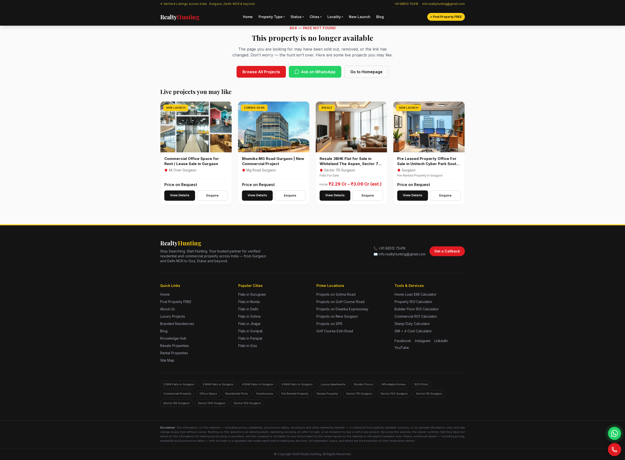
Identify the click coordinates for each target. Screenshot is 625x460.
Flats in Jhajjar (249, 324)
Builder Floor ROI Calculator (417, 309)
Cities (316, 17)
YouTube (402, 347)
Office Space (208, 393)
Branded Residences (177, 324)
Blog (380, 17)
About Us (167, 309)
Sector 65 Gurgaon (429, 393)
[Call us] (614, 449)
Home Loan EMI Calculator (416, 294)
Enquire (212, 195)
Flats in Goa (247, 346)
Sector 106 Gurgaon (211, 403)
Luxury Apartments (333, 384)
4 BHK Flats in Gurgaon (257, 384)
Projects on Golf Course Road (340, 302)
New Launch (359, 17)
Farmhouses (264, 393)
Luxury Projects (172, 316)
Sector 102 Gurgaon (394, 393)
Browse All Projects (261, 71)
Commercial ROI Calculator (416, 316)
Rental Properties (174, 353)
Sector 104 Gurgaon (247, 403)
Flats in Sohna (249, 316)
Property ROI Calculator (413, 302)
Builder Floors (363, 384)
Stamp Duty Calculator (412, 324)
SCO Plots (421, 384)
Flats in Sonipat (250, 331)
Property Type (272, 17)
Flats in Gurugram (252, 294)
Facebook (403, 341)
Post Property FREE (175, 302)
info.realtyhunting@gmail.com (443, 4)
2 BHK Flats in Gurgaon (178, 384)
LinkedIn (441, 341)
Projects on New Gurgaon (337, 316)
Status (297, 17)
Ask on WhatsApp (318, 71)
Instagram (422, 341)
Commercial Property (177, 393)
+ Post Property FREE (446, 17)
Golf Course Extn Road (334, 331)
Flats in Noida (249, 302)
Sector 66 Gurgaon (176, 403)
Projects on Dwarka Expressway (342, 309)
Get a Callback (447, 251)
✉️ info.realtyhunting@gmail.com (400, 254)
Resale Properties (174, 346)
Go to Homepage (366, 71)
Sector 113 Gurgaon (359, 393)
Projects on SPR (329, 324)
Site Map (167, 360)
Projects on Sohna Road (335, 294)
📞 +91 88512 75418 (390, 248)
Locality (335, 17)
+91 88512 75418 (406, 4)
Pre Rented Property (294, 393)
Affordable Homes (394, 384)
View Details (179, 195)
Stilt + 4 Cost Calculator (413, 331)
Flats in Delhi (248, 309)
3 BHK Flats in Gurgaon (218, 384)
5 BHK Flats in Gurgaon (296, 384)
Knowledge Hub (173, 338)
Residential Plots (236, 393)
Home (248, 17)
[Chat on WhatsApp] (614, 433)
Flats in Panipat (250, 338)
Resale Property (327, 393)
